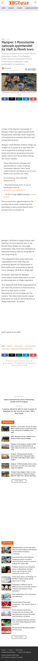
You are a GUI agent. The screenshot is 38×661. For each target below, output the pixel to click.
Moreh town (5, 349)
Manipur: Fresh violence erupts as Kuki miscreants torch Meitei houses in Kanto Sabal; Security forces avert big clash (23, 447)
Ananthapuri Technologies (16, 657)
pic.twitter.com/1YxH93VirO (14, 190)
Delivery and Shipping (24, 652)
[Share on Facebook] (4, 98)
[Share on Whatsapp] (19, 98)
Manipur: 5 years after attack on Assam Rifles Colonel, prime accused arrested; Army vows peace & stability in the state (24, 430)
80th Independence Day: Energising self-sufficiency (24, 595)
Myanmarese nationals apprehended (21, 349)
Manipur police (18, 346)
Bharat (11, 8)
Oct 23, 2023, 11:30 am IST (12, 70)
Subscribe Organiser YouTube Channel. (19, 361)
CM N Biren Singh (30, 346)
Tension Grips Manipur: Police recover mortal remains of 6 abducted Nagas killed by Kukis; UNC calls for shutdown (23, 474)
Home (3, 8)
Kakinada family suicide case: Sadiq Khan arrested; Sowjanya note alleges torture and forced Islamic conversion (24, 551)
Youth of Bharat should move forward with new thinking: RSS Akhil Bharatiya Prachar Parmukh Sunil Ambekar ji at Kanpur (23, 613)
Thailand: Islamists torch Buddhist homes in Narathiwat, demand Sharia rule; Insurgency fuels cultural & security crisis (23, 570)
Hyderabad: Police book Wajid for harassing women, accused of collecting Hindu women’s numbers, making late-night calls (24, 560)
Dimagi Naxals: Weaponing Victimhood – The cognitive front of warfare (24, 604)
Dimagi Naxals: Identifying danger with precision (23, 629)
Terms (10, 650)
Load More (19, 481)
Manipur (9, 346)
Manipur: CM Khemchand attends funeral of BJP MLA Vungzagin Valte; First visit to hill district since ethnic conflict (23, 457)
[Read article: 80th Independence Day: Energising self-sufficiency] (6, 596)
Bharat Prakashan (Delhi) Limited (11, 655)
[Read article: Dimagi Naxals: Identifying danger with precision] (6, 630)
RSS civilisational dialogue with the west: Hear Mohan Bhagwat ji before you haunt (24, 622)
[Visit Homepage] (19, 3)
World (19, 8)
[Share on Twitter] (12, 98)
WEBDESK (8, 68)
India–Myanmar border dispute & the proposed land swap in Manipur (23, 438)
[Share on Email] (33, 98)
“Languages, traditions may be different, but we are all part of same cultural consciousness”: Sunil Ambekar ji (24, 588)
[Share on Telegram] (26, 98)
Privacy (3, 650)
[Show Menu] (2, 3)
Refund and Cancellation (8, 652)
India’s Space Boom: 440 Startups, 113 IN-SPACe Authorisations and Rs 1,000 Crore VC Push (24, 579)
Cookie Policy (19, 650)
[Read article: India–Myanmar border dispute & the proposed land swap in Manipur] (5, 438)
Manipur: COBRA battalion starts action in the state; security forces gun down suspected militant (23, 466)
